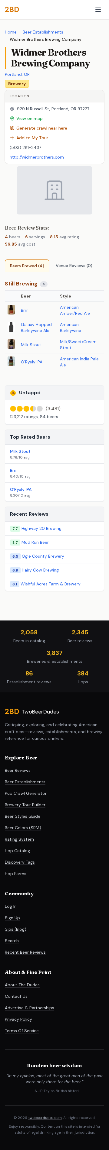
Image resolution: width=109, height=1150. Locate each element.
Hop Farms (15, 873)
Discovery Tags (20, 862)
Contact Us (16, 996)
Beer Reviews (18, 770)
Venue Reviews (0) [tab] (74, 265)
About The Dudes (22, 984)
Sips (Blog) (15, 929)
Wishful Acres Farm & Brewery (51, 584)
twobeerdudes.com (45, 1117)
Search (12, 940)
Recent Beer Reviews (25, 952)
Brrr (24, 310)
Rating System (19, 839)
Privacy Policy (18, 1019)
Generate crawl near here (41, 128)
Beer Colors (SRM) (23, 827)
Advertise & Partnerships (29, 1007)
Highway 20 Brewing (41, 528)
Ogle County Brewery (43, 556)
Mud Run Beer (35, 542)
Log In (11, 906)
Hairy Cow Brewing (40, 570)
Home (11, 32)
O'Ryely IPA (31, 362)
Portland (13, 74)
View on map (29, 118)
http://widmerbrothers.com (37, 157)
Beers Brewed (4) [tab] (27, 266)
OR (27, 74)
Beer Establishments (43, 32)
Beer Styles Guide (22, 816)
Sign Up (12, 917)
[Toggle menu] (98, 10)
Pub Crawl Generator (26, 793)
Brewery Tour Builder (25, 804)
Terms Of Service (22, 1030)
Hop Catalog (17, 850)
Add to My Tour (32, 137)
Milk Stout (31, 344)
